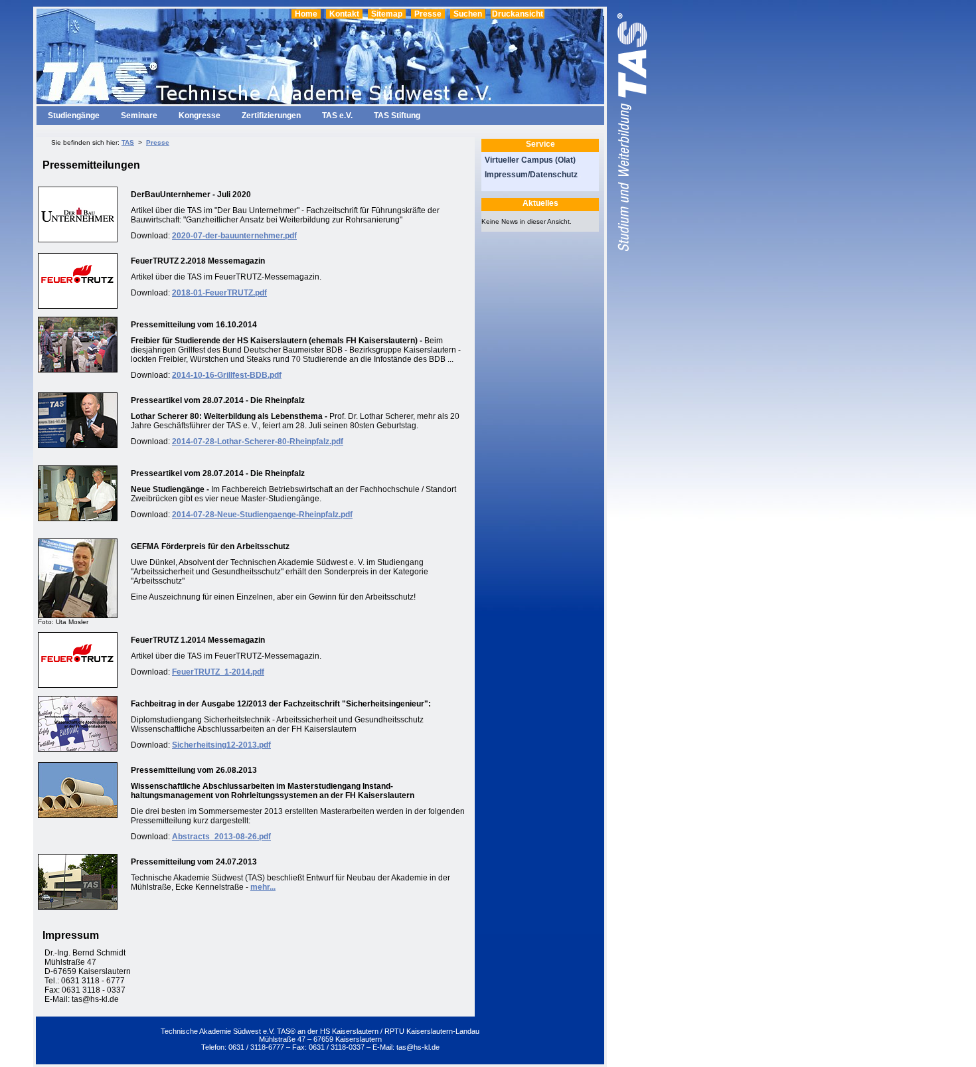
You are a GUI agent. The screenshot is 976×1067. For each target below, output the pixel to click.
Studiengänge (74, 115)
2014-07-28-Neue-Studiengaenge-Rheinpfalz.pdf (262, 514)
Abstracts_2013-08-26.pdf (221, 836)
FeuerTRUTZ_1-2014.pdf (218, 672)
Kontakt (344, 14)
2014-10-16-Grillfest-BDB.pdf (227, 375)
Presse (428, 14)
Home (306, 14)
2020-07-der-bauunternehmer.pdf (234, 235)
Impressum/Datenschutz (531, 174)
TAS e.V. (337, 115)
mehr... (263, 887)
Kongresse (199, 115)
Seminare (139, 115)
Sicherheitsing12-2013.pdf (221, 745)
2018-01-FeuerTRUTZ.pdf (219, 292)
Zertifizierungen (271, 115)
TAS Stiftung (397, 115)
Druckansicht (517, 14)
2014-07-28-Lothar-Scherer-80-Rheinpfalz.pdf (257, 441)
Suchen (467, 14)
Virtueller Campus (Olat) (530, 160)
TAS (128, 142)
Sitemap (386, 14)
